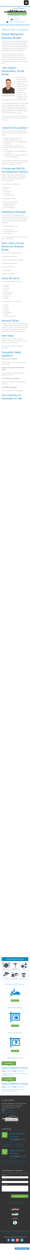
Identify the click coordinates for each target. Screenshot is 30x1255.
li (22, 1240)
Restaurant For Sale (13, 1141)
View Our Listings (22, 1248)
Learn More (15, 1026)
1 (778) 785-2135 (6, 447)
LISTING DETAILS (6, 438)
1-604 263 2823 (9, 1111)
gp (17, 1240)
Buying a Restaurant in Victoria (14, 1067)
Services (27, 1233)
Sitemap (19, 1235)
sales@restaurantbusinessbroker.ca (10, 448)
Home (3, 1233)
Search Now (15, 1000)
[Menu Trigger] (26, 2)
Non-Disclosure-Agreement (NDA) (15, 1202)
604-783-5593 (16, 19)
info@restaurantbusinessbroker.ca (16, 21)
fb (8, 1240)
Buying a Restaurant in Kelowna (15, 1083)
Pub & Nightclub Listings (19, 1233)
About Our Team (12, 1235)
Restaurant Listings (9, 1233)
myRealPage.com (18, 953)
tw (13, 1240)
